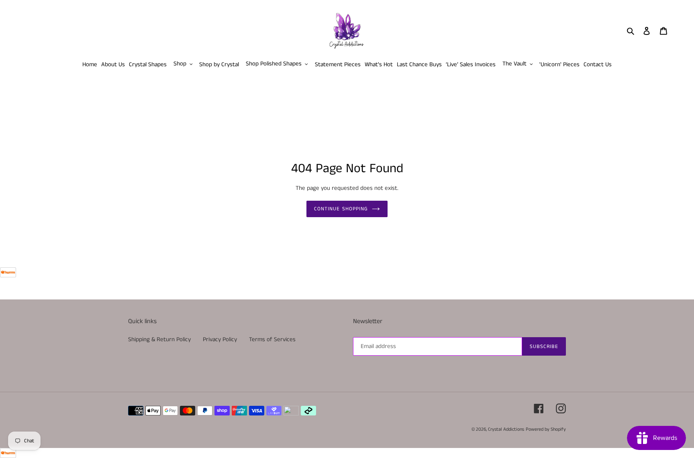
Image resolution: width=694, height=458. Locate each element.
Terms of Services (272, 339)
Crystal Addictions (506, 429)
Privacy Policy (220, 339)
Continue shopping (341, 209)
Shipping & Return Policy (159, 339)
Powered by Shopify (546, 429)
